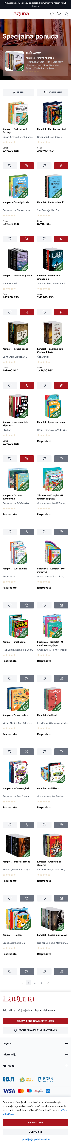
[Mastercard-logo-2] (21, 1091)
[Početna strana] (20, 14)
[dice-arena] (26, 1079)
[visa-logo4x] (9, 1091)
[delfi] (8, 1079)
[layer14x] (48, 1091)
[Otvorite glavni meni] (5, 14)
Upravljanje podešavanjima (35, 1139)
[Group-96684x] (45, 1079)
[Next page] (48, 982)
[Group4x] (29, 1091)
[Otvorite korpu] (59, 14)
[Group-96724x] (39, 1091)
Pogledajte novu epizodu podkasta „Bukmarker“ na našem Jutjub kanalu (35, 4)
